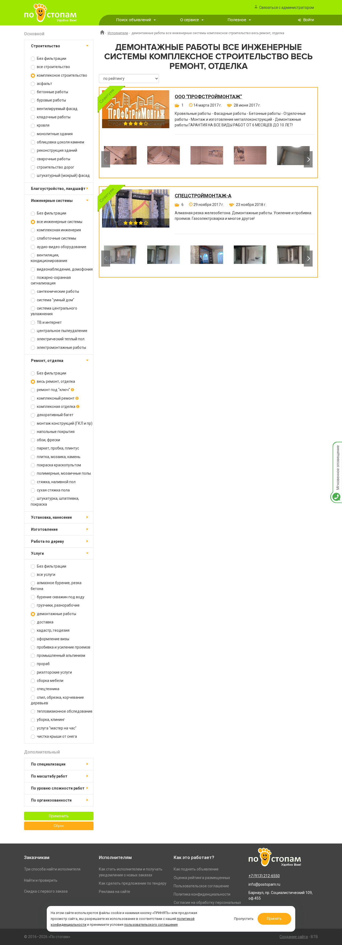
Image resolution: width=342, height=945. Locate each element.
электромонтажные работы (61, 347)
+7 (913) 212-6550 (264, 876)
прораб (43, 664)
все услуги (45, 574)
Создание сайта (293, 937)
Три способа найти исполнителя (52, 869)
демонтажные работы (56, 614)
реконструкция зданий (56, 150)
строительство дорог (55, 167)
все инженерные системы (59, 222)
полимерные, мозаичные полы (63, 473)
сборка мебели (49, 680)
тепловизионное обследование (64, 711)
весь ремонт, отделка (55, 381)
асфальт (44, 83)
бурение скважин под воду (60, 597)
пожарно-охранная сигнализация (51, 280)
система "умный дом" (55, 300)
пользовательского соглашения (151, 925)
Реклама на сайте (114, 891)
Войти (308, 20)
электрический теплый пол (60, 339)
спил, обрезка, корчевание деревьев (57, 700)
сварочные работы (53, 159)
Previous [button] (105, 159)
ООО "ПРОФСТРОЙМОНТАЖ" (208, 96)
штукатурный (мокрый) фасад (63, 175)
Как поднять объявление (196, 869)
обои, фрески (48, 440)
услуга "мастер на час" (56, 728)
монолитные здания (54, 134)
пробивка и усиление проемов (63, 647)
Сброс (58, 826)
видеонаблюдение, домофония (64, 269)
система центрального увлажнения (54, 311)
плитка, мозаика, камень (58, 457)
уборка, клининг (50, 719)
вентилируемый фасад (56, 109)
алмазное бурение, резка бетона (56, 586)
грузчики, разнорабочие (58, 605)
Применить (59, 816)
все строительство (53, 67)
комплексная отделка (56, 406)
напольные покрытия (55, 431)
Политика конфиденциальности (202, 894)
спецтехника (47, 689)
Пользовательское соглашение (201, 886)
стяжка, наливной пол (56, 482)
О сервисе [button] (189, 20)
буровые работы (51, 100)
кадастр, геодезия (52, 630)
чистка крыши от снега (56, 736)
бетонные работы (52, 92)
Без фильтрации (51, 58)
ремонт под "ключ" (53, 390)
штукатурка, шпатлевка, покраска (55, 501)
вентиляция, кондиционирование (49, 258)
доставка (44, 622)
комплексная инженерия (58, 230)
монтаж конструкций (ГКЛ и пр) (64, 423)
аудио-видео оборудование (61, 247)
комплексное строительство (61, 75)
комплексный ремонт (55, 398)
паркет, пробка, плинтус (57, 448)
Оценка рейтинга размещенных (202, 878)
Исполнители (118, 33)
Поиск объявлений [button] (133, 20)
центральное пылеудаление (61, 331)
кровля (42, 125)
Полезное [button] (237, 20)
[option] (120, 159)
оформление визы (52, 639)
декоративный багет (54, 415)
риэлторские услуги (54, 672)
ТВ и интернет (49, 322)
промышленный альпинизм (60, 655)
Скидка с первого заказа (46, 891)
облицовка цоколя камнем (60, 142)
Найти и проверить (40, 880)
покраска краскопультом (58, 465)
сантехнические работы (57, 291)
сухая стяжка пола (53, 490)
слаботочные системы (56, 238)
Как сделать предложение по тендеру (132, 883)
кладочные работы (53, 117)
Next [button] (308, 159)
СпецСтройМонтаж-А (203, 195)
